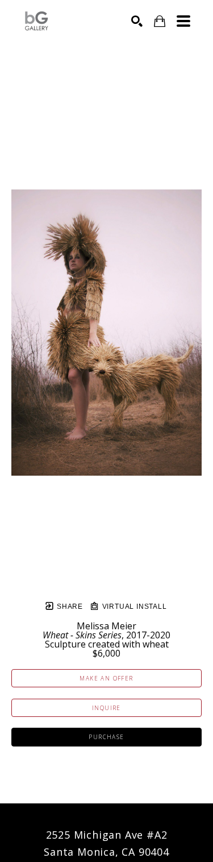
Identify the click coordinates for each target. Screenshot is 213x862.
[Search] (137, 21)
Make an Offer (106, 678)
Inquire (106, 708)
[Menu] (183, 21)
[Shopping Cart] (159, 21)
